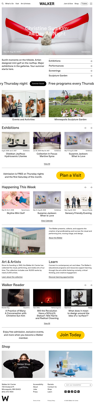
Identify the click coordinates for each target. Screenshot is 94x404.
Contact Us (52, 387)
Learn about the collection (12, 277)
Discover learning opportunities (61, 277)
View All (47, 164)
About (35, 387)
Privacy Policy (51, 400)
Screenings (55, 71)
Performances (56, 66)
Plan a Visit (70, 175)
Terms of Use (36, 400)
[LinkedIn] (78, 391)
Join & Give (68, 4)
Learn (50, 392)
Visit (17, 4)
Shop (77, 4)
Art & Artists (25, 4)
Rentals (51, 384)
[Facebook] (72, 391)
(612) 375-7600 (7, 392)
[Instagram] (65, 391)
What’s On (9, 4)
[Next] (91, 128)
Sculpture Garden (58, 76)
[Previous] (86, 128)
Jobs (35, 389)
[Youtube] (75, 391)
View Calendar (47, 221)
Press (35, 392)
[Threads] (69, 391)
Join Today (70, 335)
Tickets (84, 4)
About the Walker (55, 238)
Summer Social (17, 83)
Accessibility (38, 384)
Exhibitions (55, 61)
